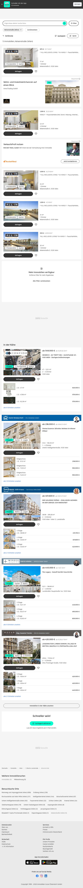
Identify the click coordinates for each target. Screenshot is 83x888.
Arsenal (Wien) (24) (70, 801)
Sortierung (9, 36)
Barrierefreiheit (7, 834)
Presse (45, 829)
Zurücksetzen (32, 30)
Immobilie (13, 768)
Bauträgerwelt (48, 849)
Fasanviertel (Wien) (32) (38, 801)
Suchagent (61, 36)
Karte (74, 36)
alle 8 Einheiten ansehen (11, 407)
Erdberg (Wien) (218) (40, 792)
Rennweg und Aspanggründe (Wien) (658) (16, 792)
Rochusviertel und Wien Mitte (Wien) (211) (16, 796)
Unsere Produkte (48, 842)
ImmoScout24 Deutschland (52, 832)
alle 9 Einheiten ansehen (11, 624)
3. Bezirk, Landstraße (32, 768)
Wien (20, 768)
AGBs (4, 842)
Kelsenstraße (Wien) (11, 30)
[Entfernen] (21, 30)
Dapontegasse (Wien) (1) (40, 813)
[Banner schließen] (2, 4)
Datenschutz (6, 844)
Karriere (4, 829)
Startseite (5, 768)
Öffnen (77, 4)
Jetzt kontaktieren (70, 161)
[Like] (36, 71)
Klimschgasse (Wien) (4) (10, 809)
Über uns (5, 827)
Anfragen (18, 71)
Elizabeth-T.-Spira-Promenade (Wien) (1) (15, 813)
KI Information (9, 846)
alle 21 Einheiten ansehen (12, 553)
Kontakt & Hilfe (48, 827)
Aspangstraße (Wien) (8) (56, 805)
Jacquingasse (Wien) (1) (48, 809)
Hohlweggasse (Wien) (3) (29, 809)
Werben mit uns (48, 851)
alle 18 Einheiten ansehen (12, 481)
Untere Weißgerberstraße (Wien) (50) (14, 801)
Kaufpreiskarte (48, 846)
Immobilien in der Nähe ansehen (41, 706)
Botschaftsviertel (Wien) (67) (66, 796)
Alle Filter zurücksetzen (41, 281)
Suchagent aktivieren (43, 723)
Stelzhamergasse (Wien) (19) (11, 805)
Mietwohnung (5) (20, 779)
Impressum (5, 832)
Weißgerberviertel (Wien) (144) (43, 796)
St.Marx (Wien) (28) (55, 801)
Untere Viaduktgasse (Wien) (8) (34, 805)
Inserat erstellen (48, 844)
